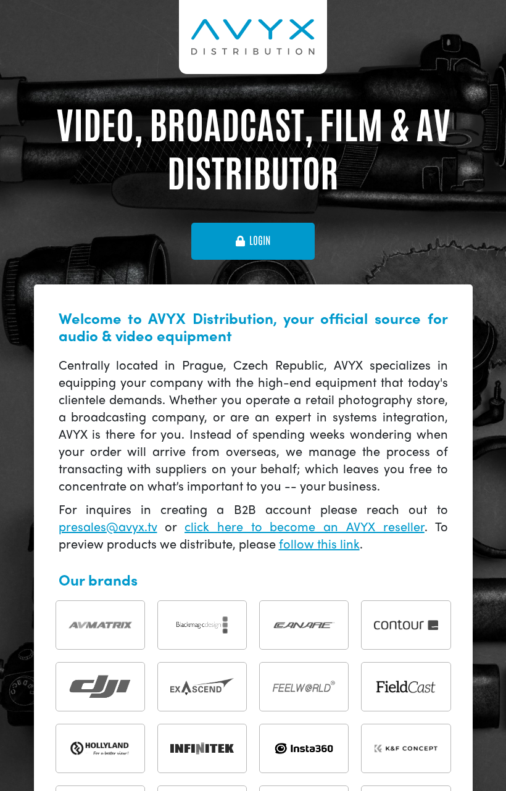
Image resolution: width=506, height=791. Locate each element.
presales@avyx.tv (108, 526)
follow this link (319, 543)
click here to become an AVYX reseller (305, 526)
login (259, 240)
